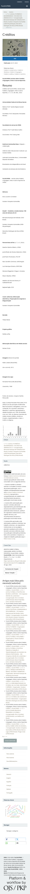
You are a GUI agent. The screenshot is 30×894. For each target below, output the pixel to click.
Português (9, 793)
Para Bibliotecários (11, 761)
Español (8, 782)
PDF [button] (15, 58)
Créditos (8, 590)
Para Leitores (10, 754)
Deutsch (8, 774)
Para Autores (10, 757)
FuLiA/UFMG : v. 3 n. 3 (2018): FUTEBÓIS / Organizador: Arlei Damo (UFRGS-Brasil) (15, 627)
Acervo (11, 12)
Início (5, 12)
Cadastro (19, 2)
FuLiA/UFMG (5, 6)
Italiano (8, 789)
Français (8, 785)
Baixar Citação (10, 573)
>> (6, 736)
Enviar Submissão (10, 740)
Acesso (27, 2)
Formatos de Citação (11, 569)
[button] (10, 839)
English (8, 778)
